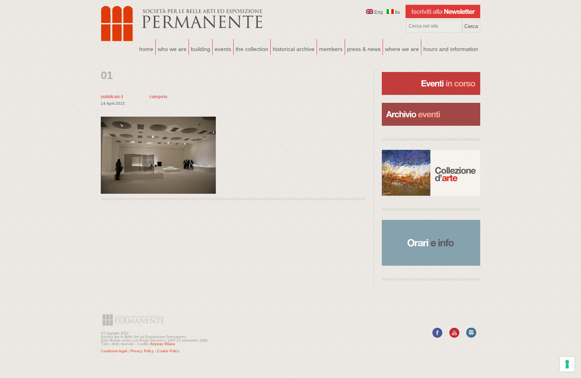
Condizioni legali (114, 351)
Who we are (171, 48)
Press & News (364, 49)
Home (146, 49)
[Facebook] (437, 336)
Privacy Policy (142, 351)
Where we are (401, 48)
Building (199, 48)
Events (222, 48)
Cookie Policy (168, 351)
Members (331, 49)
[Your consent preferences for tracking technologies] (567, 364)
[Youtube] (454, 336)
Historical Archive (294, 49)
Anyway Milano (162, 344)
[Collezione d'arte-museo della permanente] (431, 173)
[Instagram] (471, 336)
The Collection (252, 49)
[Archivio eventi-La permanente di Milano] (431, 102)
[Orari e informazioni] (431, 243)
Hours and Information (450, 49)
